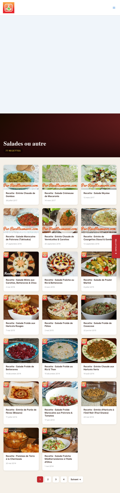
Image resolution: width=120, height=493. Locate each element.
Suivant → (76, 479)
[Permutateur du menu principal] (114, 8)
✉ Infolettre (116, 246)
